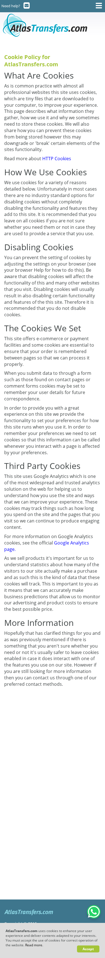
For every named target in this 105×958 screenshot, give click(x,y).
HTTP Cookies (56, 158)
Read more (33, 945)
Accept (88, 949)
